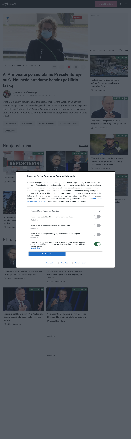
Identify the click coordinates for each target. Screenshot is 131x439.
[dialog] (65, 219)
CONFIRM (47, 254)
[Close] (109, 176)
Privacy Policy (80, 263)
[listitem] (65, 211)
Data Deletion (51, 263)
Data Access (65, 263)
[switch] (97, 216)
